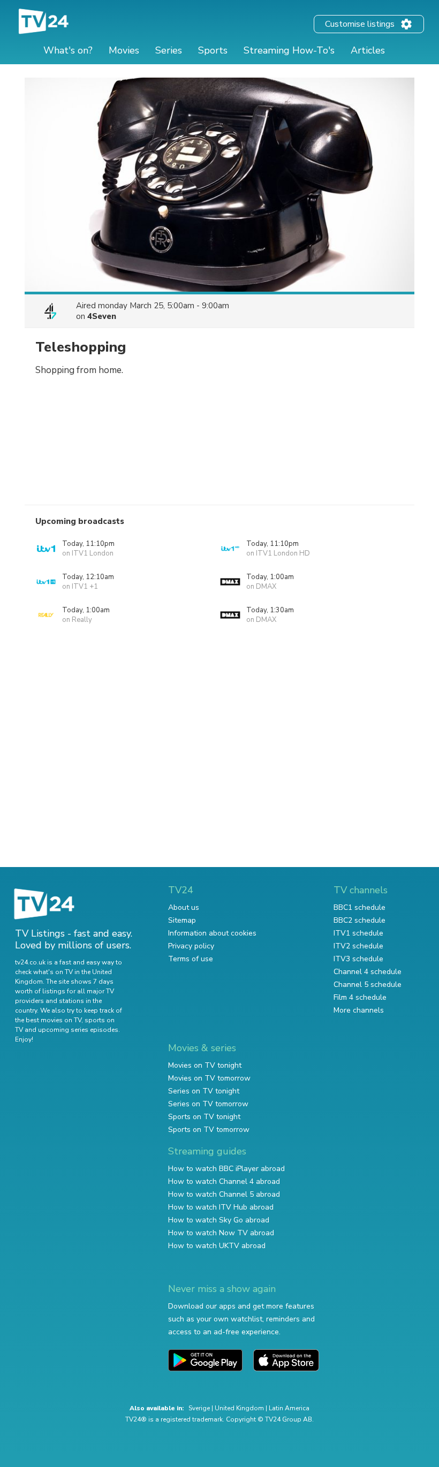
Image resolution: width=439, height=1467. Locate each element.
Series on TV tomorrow (208, 1104)
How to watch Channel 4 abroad (224, 1181)
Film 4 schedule (360, 997)
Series (168, 50)
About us (183, 907)
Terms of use (190, 959)
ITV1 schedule (358, 933)
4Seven (101, 316)
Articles (368, 50)
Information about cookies (212, 933)
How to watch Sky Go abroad (218, 1220)
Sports (213, 50)
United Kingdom (239, 1408)
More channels (359, 1010)
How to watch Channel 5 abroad (224, 1194)
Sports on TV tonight (204, 1117)
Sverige (199, 1408)
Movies (124, 50)
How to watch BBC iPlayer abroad (226, 1169)
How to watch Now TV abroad (221, 1233)
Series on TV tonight (203, 1091)
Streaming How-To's (289, 50)
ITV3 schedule (358, 959)
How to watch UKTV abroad (217, 1246)
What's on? (68, 50)
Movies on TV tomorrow (209, 1078)
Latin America (289, 1408)
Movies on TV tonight (204, 1065)
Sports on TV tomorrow (208, 1129)
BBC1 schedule (359, 907)
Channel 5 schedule (368, 984)
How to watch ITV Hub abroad (221, 1207)
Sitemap (182, 920)
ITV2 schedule (358, 946)
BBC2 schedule (359, 920)
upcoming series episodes (78, 1029)
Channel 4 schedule (368, 972)
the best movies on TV (48, 1020)
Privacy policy (191, 946)
